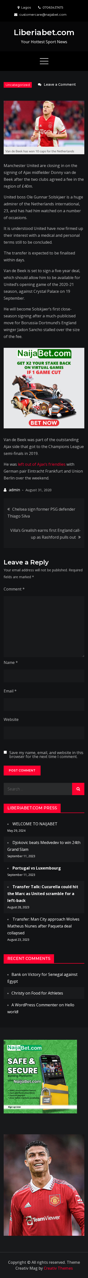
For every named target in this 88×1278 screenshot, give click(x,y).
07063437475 (53, 7)
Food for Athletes (47, 993)
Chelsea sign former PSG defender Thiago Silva (41, 512)
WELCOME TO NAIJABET (34, 824)
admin (14, 489)
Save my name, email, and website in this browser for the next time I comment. (46, 754)
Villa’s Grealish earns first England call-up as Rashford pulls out (45, 534)
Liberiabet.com (44, 32)
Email (10, 691)
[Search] (78, 789)
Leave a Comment (60, 84)
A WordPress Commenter (34, 1005)
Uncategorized (18, 85)
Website (11, 719)
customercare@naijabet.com (42, 14)
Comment (14, 589)
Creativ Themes (58, 1268)
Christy (17, 993)
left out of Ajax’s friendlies (42, 464)
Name (11, 662)
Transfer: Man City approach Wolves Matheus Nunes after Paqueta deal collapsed (43, 926)
